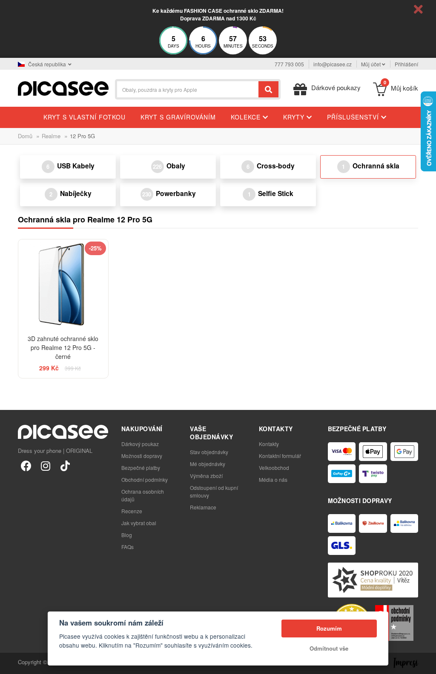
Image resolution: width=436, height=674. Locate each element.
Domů (25, 136)
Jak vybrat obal (138, 522)
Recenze (131, 511)
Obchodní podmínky (144, 479)
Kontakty (269, 443)
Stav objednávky (209, 451)
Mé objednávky (207, 463)
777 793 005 (289, 64)
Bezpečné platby (140, 467)
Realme (51, 136)
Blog (126, 534)
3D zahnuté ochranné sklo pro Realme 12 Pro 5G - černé (63, 347)
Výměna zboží (206, 475)
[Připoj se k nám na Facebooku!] (26, 465)
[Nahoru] (11, 663)
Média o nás (273, 479)
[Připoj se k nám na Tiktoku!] (65, 465)
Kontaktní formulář (280, 455)
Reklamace (203, 507)
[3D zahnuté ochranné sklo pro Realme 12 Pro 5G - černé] (63, 284)
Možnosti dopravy (141, 455)
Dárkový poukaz (140, 443)
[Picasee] (63, 87)
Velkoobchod (274, 467)
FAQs (127, 546)
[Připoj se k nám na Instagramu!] (46, 465)
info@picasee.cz (332, 64)
